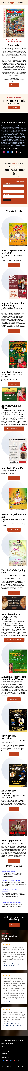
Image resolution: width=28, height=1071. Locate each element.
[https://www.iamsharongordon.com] (12, 2)
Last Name (6, 194)
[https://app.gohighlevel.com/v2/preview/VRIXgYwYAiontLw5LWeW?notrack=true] (14, 1040)
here (20, 176)
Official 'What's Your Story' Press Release (11, 880)
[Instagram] (4, 152)
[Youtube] (16, 152)
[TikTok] (21, 152)
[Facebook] (8, 152)
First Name (6, 189)
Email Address (7, 183)
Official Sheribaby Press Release (9, 871)
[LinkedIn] (12, 152)
